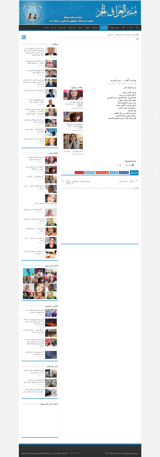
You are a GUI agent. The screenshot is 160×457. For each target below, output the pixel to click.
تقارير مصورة (62, 27)
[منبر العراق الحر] (80, 12)
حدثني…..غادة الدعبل (126, 180)
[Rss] (78, 453)
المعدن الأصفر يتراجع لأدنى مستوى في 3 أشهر (78, 181)
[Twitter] (74, 453)
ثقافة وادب (104, 27)
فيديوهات (87, 27)
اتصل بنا (46, 27)
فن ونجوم (95, 27)
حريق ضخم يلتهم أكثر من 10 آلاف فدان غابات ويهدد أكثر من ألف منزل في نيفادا (33, 322)
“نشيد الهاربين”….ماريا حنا (73, 151)
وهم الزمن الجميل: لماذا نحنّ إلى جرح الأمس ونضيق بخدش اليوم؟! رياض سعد (33, 82)
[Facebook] (75, 453)
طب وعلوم (72, 27)
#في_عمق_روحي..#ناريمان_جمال (46, 203)
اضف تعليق (120, 83)
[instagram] (71, 453)
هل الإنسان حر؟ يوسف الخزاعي (34, 90)
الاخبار (131, 27)
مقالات (123, 27)
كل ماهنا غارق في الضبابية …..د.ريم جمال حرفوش (74, 104)
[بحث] (24, 37)
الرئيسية (137, 27)
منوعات (80, 27)
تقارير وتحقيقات (114, 27)
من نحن (53, 27)
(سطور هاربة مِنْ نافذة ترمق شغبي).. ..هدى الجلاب (74, 126)
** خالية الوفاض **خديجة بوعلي (33, 209)
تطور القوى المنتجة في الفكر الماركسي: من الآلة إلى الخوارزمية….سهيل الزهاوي (35, 111)
